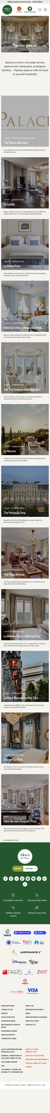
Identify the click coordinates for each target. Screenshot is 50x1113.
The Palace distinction (16, 142)
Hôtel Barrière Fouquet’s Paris (20, 821)
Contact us (30, 1025)
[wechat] (33, 878)
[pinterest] (28, 878)
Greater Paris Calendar (36, 1017)
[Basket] (39, 10)
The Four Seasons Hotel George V (22, 389)
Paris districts (8, 1035)
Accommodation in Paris (10, 840)
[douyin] (39, 878)
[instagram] (11, 878)
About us (29, 1006)
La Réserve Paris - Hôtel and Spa (22, 636)
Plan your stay (8, 1017)
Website (17, 869)
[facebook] (5, 878)
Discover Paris (7, 1006)
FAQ (2, 1066)
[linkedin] (16, 878)
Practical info (32, 1021)
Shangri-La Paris (13, 759)
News (27, 1013)
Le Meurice (10, 451)
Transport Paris (8, 1039)
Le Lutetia (9, 204)
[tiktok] (22, 878)
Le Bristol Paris (12, 266)
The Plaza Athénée (14, 574)
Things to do (7, 1010)
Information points (34, 1010)
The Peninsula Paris (14, 513)
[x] (25, 884)
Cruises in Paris (8, 1021)
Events (4, 1013)
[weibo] (44, 878)
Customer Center (9, 1062)
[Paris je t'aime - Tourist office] (7, 10)
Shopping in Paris (9, 1031)
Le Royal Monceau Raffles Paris (21, 698)
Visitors (29, 869)
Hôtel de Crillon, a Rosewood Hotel (23, 328)
